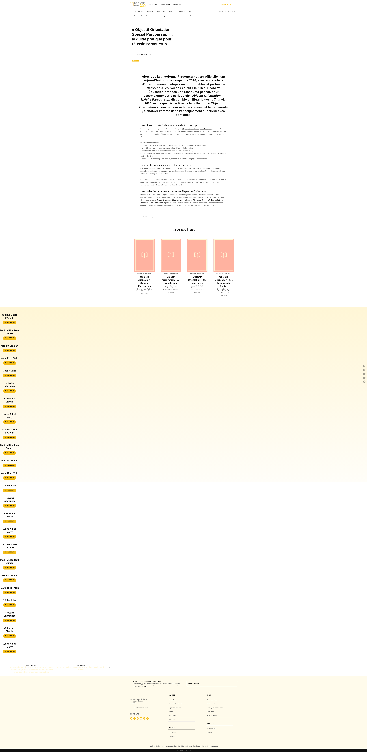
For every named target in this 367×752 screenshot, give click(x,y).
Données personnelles (169, 746)
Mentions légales (154, 746)
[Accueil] (138, 4)
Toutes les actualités (143, 16)
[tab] (132, 11)
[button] (223, 4)
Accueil (133, 16)
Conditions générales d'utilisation (189, 746)
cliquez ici (144, 686)
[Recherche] (235, 4)
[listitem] (131, 718)
